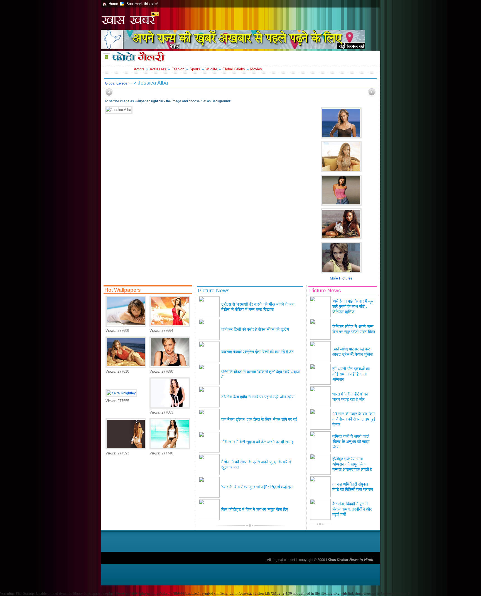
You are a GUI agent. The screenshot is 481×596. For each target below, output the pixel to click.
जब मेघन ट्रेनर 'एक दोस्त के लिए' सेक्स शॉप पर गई (259, 419)
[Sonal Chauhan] (169, 325)
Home (113, 4)
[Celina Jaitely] (169, 448)
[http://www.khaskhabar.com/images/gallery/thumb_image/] (109, 96)
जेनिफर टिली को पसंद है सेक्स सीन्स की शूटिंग (255, 329)
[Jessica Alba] (125, 366)
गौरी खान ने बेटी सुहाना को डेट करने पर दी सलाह (257, 442)
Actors (139, 69)
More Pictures (341, 278)
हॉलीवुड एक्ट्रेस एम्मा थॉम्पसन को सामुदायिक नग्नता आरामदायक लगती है (352, 464)
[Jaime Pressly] (169, 366)
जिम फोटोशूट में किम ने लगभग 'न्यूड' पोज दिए (254, 509)
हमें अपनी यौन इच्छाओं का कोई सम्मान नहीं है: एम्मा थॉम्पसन (351, 374)
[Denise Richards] (169, 407)
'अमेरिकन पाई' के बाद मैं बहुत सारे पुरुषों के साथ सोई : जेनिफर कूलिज (353, 306)
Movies (256, 69)
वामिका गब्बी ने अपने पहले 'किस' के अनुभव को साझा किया (350, 441)
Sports (195, 69)
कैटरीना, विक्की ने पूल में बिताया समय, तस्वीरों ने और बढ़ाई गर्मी (352, 509)
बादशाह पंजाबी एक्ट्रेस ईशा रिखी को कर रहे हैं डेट (257, 352)
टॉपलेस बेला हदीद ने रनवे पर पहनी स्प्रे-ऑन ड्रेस (258, 397)
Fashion (177, 69)
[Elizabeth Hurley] (125, 325)
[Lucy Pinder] (125, 448)
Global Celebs (233, 69)
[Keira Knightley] (121, 393)
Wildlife (211, 69)
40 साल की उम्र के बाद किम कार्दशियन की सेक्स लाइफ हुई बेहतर (353, 419)
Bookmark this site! (142, 4)
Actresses (158, 69)
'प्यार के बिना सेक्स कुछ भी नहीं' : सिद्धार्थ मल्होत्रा (257, 487)
